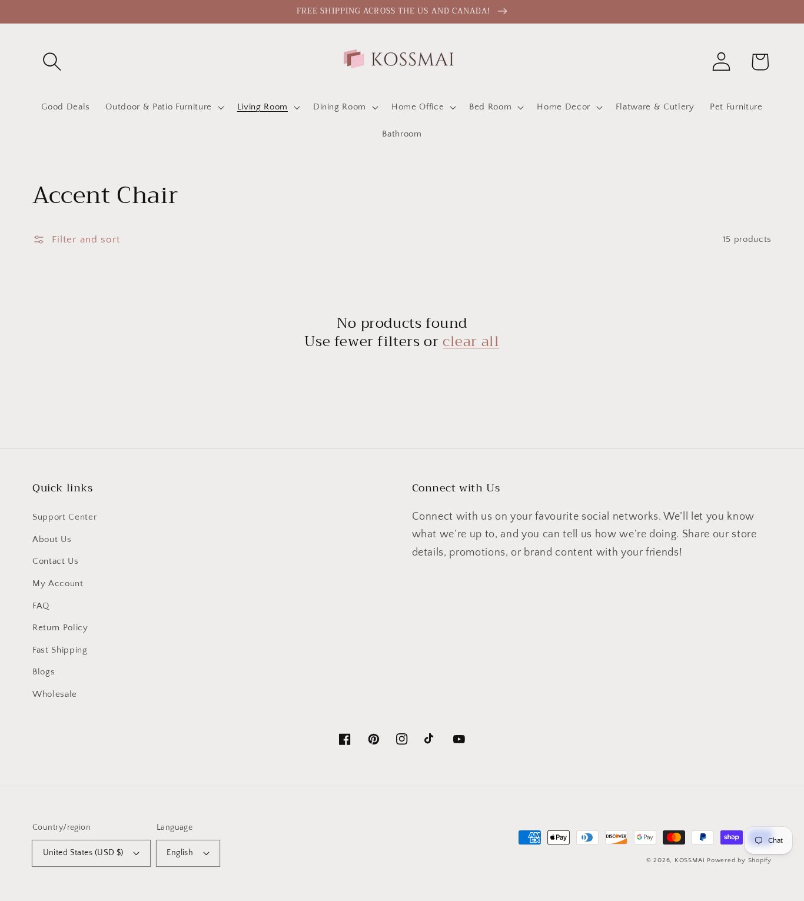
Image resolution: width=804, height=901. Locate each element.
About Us (51, 539)
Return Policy (60, 628)
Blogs (43, 672)
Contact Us (55, 561)
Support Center (64, 517)
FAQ (40, 606)
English (180, 852)
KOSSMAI (690, 860)
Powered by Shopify (739, 860)
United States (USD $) (83, 852)
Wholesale (54, 694)
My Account (58, 583)
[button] (51, 61)
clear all (471, 342)
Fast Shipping (60, 650)
